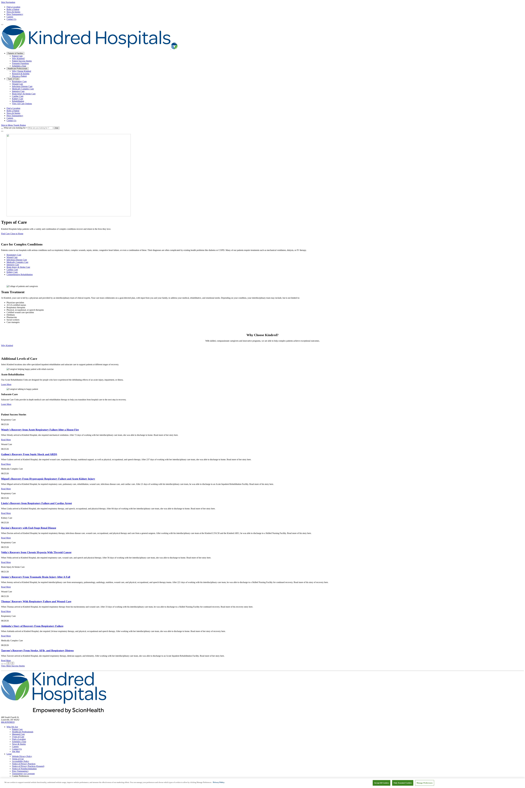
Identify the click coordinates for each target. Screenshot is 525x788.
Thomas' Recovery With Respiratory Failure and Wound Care (36, 601)
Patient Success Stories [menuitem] (22, 61)
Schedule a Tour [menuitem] (19, 66)
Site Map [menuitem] (16, 751)
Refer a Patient (13, 9)
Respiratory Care (14, 255)
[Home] (89, 48)
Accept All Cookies (381, 783)
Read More (6, 440)
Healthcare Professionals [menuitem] (17, 69)
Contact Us (11, 19)
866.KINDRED (8, 722)
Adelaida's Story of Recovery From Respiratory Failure (32, 626)
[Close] (2, 131)
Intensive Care (13, 264)
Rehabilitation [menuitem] (18, 101)
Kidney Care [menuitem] (17, 98)
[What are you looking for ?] (2, 128)
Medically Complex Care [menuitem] (23, 89)
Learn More (6, 384)
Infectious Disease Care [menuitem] (22, 86)
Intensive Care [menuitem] (18, 91)
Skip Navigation (8, 2)
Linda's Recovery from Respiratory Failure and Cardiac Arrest (36, 503)
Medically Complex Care (17, 262)
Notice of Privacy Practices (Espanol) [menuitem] (28, 766)
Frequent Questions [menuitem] (20, 63)
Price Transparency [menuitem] (15, 115)
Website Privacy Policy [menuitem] (22, 756)
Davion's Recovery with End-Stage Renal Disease (28, 527)
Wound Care (12, 257)
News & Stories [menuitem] (13, 113)
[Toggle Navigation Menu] (2, 24)
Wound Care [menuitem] (17, 84)
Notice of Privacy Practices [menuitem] (23, 764)
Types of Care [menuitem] (13, 79)
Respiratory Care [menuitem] (19, 81)
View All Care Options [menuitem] (22, 103)
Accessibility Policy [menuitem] (20, 761)
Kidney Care (12, 272)
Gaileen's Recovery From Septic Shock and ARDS (29, 454)
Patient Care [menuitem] (17, 56)
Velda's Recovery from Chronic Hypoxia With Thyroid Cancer (36, 552)
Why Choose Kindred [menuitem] (21, 71)
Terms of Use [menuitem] (18, 759)
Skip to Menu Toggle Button (13, 125)
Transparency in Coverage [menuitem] (23, 773)
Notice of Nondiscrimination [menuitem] (24, 768)
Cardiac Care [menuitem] (17, 96)
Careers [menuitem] (10, 118)
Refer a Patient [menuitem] (13, 111)
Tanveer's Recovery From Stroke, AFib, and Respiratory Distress (37, 650)
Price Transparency (15, 14)
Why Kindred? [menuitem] (18, 58)
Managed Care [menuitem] (18, 734)
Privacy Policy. (219, 782)
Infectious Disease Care (17, 260)
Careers (10, 17)
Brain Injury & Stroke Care (18, 267)
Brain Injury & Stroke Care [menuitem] (24, 94)
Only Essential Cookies (403, 783)
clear (56, 128)
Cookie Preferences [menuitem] (20, 776)
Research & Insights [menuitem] (20, 73)
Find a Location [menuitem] (13, 108)
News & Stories (13, 12)
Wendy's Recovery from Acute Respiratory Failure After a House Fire (40, 429)
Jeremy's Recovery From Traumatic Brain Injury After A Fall (35, 577)
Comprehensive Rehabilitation (20, 274)
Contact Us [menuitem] (11, 120)
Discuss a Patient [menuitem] (19, 76)
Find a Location (13, 7)
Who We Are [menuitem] (12, 727)
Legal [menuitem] (9, 754)
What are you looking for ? (15, 128)
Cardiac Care (12, 269)
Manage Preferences (425, 783)
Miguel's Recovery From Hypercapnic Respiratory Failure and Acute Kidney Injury (48, 478)
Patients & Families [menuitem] (15, 53)
